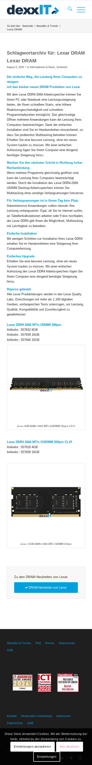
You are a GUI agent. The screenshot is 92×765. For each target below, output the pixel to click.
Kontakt (12, 716)
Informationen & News (42, 67)
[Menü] (78, 9)
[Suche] (67, 9)
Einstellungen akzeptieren (32, 746)
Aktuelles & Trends (19, 643)
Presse (49, 643)
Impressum (63, 716)
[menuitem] (67, 9)
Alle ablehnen (69, 746)
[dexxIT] (38, 9)
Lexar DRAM (22, 60)
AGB (10, 650)
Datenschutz (67, 643)
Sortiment (61, 67)
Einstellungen (47, 756)
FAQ (38, 643)
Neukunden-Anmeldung (36, 716)
